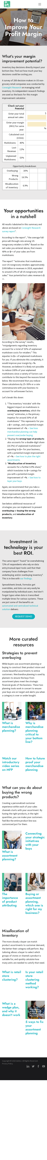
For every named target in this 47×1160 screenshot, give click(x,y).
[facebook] (38, 1066)
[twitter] (33, 1066)
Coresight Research (11, 87)
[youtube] (43, 1066)
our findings (26, 578)
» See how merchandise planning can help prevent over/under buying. (22, 432)
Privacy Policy (7, 1063)
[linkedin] (28, 1066)
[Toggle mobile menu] (40, 4)
